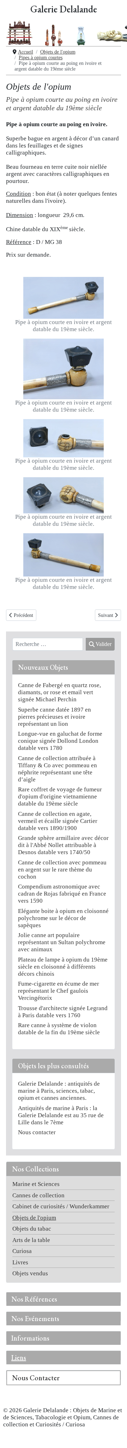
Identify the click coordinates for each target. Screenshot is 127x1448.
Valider (103, 644)
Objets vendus (30, 1273)
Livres (20, 1262)
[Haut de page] (114, 1435)
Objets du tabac (31, 1228)
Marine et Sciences (36, 1184)
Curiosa (22, 1251)
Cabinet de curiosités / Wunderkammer (60, 1206)
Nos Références (34, 1299)
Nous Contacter (36, 1377)
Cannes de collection (38, 1195)
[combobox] (47, 644)
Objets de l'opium (34, 1217)
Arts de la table (31, 1240)
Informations (30, 1338)
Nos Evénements (35, 1318)
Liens (18, 1357)
